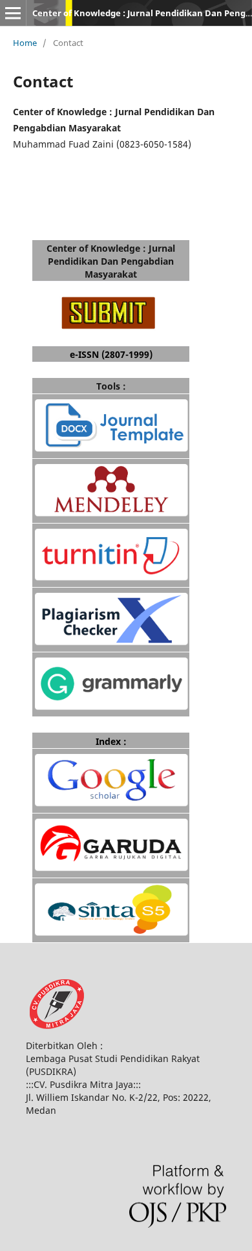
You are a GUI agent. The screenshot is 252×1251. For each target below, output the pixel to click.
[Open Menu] (13, 13)
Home (25, 43)
